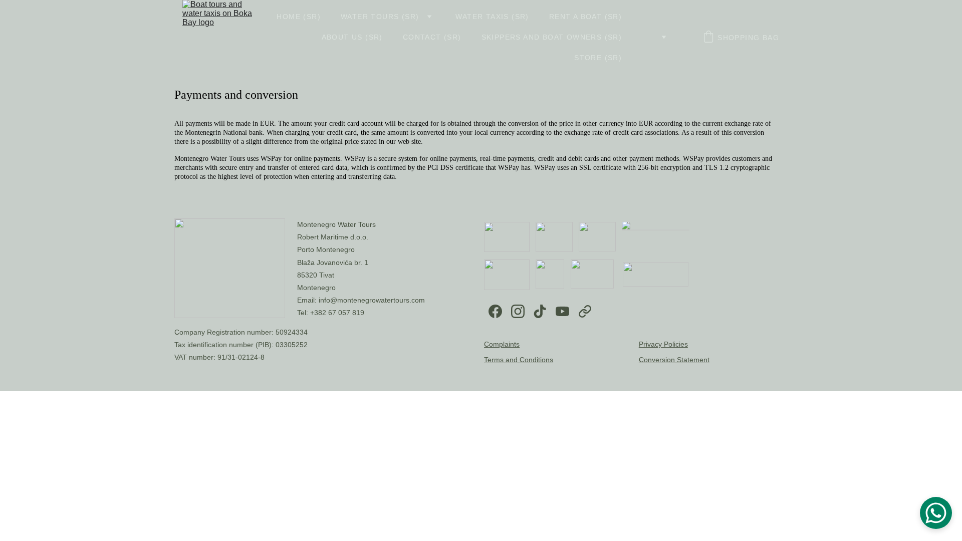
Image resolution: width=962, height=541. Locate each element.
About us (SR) (352, 37)
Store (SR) (598, 58)
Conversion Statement (674, 360)
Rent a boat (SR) (585, 17)
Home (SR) (299, 17)
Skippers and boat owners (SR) (552, 37)
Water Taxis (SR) (492, 17)
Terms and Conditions (518, 360)
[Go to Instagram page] (518, 311)
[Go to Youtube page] (562, 311)
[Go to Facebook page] (495, 311)
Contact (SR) (432, 37)
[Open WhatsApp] (936, 513)
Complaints (502, 344)
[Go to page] (585, 311)
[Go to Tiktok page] (540, 311)
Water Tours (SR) (380, 17)
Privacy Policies (663, 344)
